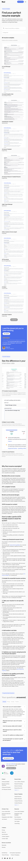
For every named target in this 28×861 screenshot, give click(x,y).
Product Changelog (15, 854)
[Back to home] (3, 1)
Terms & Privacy (5, 854)
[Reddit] (7, 858)
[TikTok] (12, 858)
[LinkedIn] (10, 858)
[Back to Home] (3, 766)
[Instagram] (2, 858)
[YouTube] (5, 858)
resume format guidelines (15, 545)
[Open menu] (25, 2)
